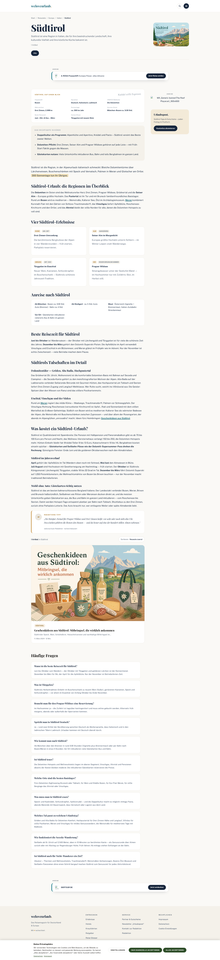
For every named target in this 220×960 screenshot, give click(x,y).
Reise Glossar (91, 938)
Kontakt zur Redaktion (131, 928)
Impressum (163, 919)
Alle (35, 53)
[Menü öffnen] (186, 6)
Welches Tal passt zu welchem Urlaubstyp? (56, 815)
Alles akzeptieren (175, 950)
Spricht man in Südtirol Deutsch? (52, 722)
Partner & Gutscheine (131, 919)
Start (33, 18)
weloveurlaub (41, 6)
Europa (51, 18)
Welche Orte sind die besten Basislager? (55, 778)
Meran (128, 200)
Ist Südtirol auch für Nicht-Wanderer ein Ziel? (58, 856)
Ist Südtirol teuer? (43, 759)
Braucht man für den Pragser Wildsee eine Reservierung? (64, 703)
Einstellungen (118, 950)
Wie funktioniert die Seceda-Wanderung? (56, 837)
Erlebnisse (90, 919)
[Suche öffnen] (179, 6)
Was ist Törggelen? (44, 684)
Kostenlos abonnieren (165, 128)
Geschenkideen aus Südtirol (115, 418)
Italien (59, 18)
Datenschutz (164, 924)
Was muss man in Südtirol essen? (51, 796)
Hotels (88, 924)
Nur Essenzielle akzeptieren (145, 950)
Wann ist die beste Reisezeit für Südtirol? (55, 666)
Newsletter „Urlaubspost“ (133, 924)
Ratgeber (90, 933)
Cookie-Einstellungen (168, 928)
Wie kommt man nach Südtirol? (50, 740)
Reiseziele (42, 18)
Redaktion (126, 933)
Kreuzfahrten (91, 928)
